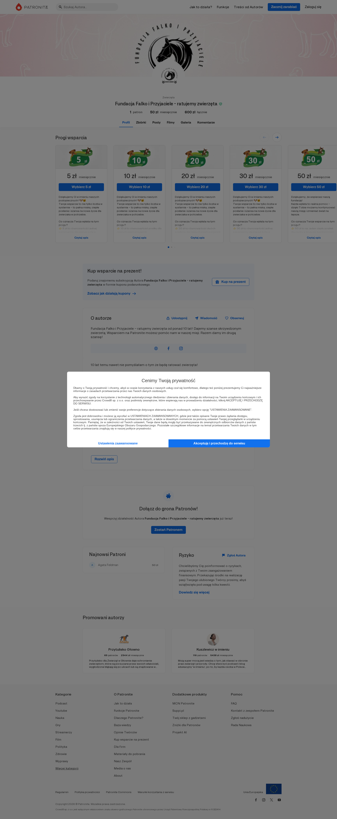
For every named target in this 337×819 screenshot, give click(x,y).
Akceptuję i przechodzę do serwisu (219, 443)
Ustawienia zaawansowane (118, 443)
